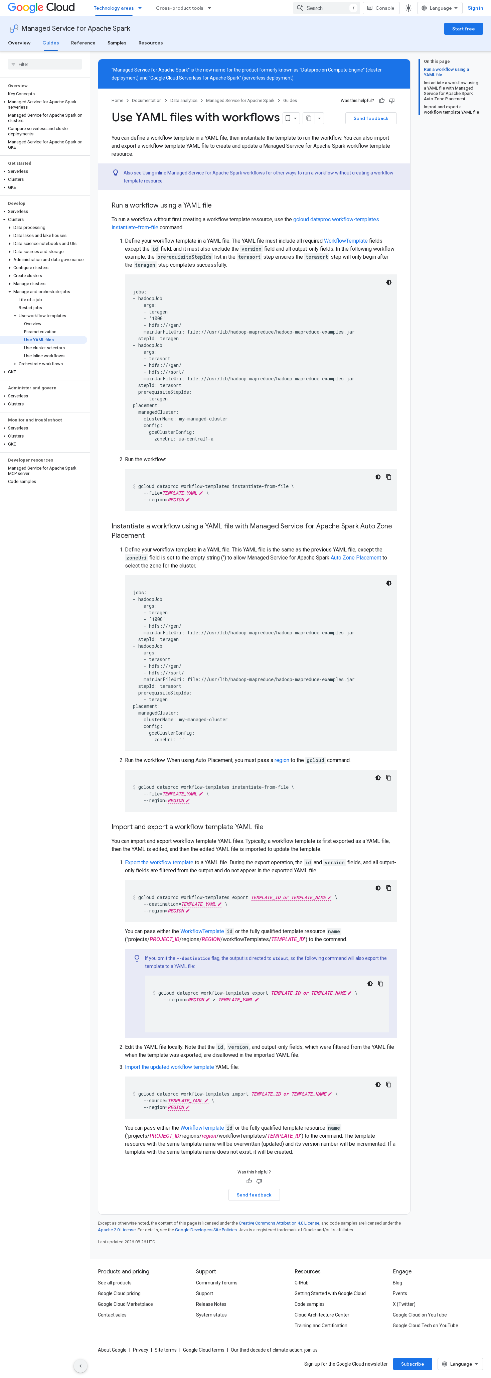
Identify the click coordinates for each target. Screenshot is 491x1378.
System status (211, 1315)
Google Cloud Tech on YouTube (425, 1325)
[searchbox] (45, 64)
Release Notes (211, 1304)
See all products (115, 1282)
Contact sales (112, 1315)
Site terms (166, 1350)
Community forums (216, 1282)
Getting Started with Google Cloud (330, 1293)
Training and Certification (321, 1325)
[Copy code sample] (388, 477)
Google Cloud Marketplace (125, 1304)
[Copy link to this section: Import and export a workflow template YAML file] (270, 828)
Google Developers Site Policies (206, 1229)
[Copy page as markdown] (309, 118)
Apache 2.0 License (117, 1229)
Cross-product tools (179, 8)
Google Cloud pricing (119, 1293)
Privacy (140, 1350)
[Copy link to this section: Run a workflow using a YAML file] (218, 206)
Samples (117, 43)
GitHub (302, 1282)
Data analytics (183, 100)
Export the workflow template (159, 862)
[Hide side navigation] (80, 1366)
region (282, 760)
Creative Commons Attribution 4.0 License (279, 1223)
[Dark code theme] (388, 282)
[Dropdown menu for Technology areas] (142, 8)
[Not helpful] (392, 101)
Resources (151, 43)
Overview (19, 43)
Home (117, 100)
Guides (50, 43)
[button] (43, 104)
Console (384, 8)
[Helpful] (382, 101)
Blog (397, 1282)
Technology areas (114, 8)
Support (204, 1293)
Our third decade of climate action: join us (274, 1350)
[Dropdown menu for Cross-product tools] (211, 8)
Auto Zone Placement (356, 557)
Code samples (310, 1304)
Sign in (475, 8)
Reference (83, 43)
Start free (463, 29)
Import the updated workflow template (169, 1067)
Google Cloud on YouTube (420, 1315)
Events (400, 1293)
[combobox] (326, 8)
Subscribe (412, 1364)
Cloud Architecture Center (322, 1315)
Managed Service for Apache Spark (75, 28)
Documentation (147, 100)
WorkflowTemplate (346, 241)
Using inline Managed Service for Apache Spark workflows (204, 172)
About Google (112, 1350)
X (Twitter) (404, 1304)
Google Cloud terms (203, 1350)
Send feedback (371, 118)
